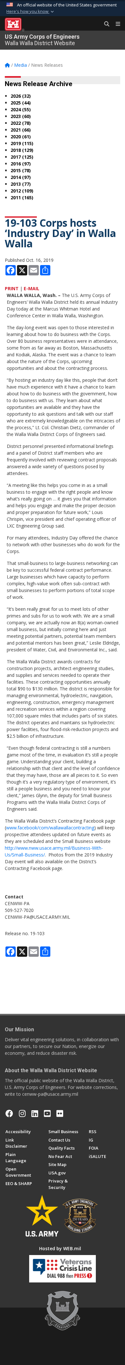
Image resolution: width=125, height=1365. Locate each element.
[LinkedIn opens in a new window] (34, 1113)
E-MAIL (31, 288)
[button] (30, 11)
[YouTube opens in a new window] (47, 1113)
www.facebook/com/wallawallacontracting (50, 828)
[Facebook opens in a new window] (9, 1113)
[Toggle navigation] (115, 24)
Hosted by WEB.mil (60, 1248)
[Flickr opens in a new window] (59, 1113)
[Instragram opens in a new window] (22, 1113)
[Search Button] (104, 24)
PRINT (12, 288)
